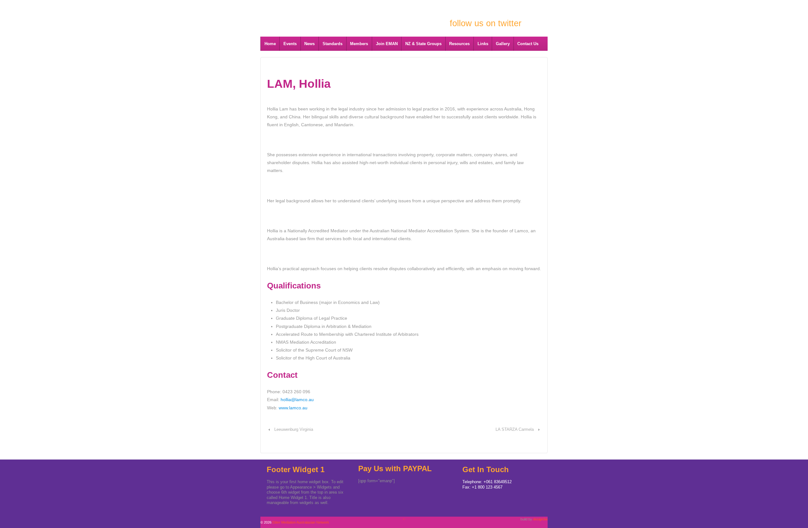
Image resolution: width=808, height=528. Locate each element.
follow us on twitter (485, 23)
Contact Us (527, 43)
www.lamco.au (293, 407)
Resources (459, 43)
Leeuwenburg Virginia (293, 429)
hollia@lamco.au (297, 399)
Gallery (503, 43)
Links (483, 43)
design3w (540, 519)
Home (270, 43)
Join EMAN (387, 43)
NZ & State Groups (423, 43)
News (309, 43)
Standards (332, 43)
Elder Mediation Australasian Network (328, 13)
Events (290, 43)
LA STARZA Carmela (515, 429)
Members (359, 43)
